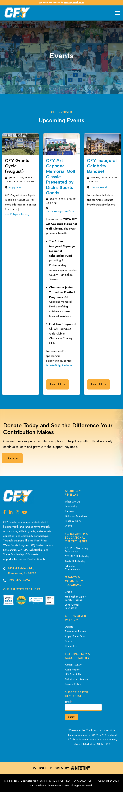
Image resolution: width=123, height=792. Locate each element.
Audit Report (72, 669)
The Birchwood (99, 187)
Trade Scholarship (75, 561)
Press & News (73, 521)
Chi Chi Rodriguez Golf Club (60, 211)
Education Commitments (72, 567)
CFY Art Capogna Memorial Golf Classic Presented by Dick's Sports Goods (60, 177)
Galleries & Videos (76, 516)
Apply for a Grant (75, 636)
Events (68, 526)
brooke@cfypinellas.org (60, 365)
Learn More (57, 384)
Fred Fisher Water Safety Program (75, 598)
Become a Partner (75, 631)
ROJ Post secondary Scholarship (77, 549)
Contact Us (71, 646)
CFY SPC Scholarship (77, 556)
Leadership (71, 506)
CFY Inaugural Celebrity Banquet (102, 166)
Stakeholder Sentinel (77, 679)
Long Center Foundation (72, 606)
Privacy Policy (73, 684)
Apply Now (15, 187)
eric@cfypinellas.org (17, 214)
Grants (69, 592)
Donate (69, 627)
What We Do (72, 501)
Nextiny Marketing (74, 2)
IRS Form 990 (73, 674)
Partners (69, 511)
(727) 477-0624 (19, 580)
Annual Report (73, 665)
